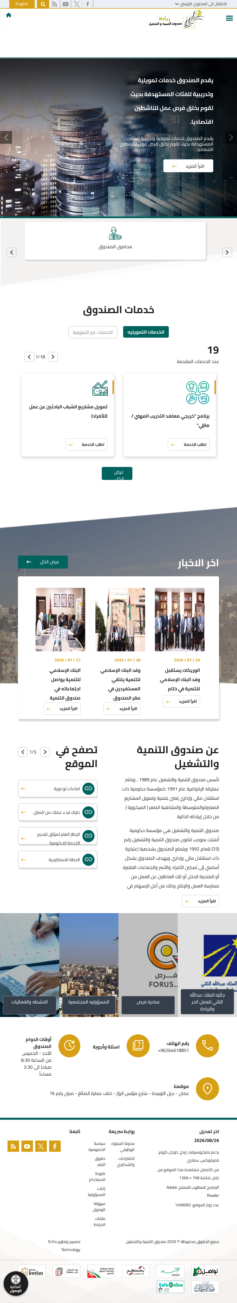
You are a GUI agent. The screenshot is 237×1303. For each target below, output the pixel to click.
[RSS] (54, 4)
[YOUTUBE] (28, 1147)
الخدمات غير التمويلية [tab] (93, 332)
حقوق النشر (100, 1162)
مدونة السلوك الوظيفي (123, 1147)
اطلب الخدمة (195, 444)
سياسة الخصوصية (96, 1147)
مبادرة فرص (148, 1001)
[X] (76, 4)
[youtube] (65, 4)
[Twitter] (42, 1147)
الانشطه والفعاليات (30, 1001)
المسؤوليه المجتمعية (89, 1001)
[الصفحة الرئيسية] (8, 15)
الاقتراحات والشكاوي (126, 1162)
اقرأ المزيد (195, 166)
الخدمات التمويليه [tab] (145, 332)
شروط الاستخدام (97, 1177)
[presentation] (227, 252)
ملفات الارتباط (99, 1222)
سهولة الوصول (99, 1207)
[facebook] (87, 4)
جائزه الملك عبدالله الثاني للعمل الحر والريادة (207, 1001)
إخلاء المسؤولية (96, 1192)
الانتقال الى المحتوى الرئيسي (203, 4)
